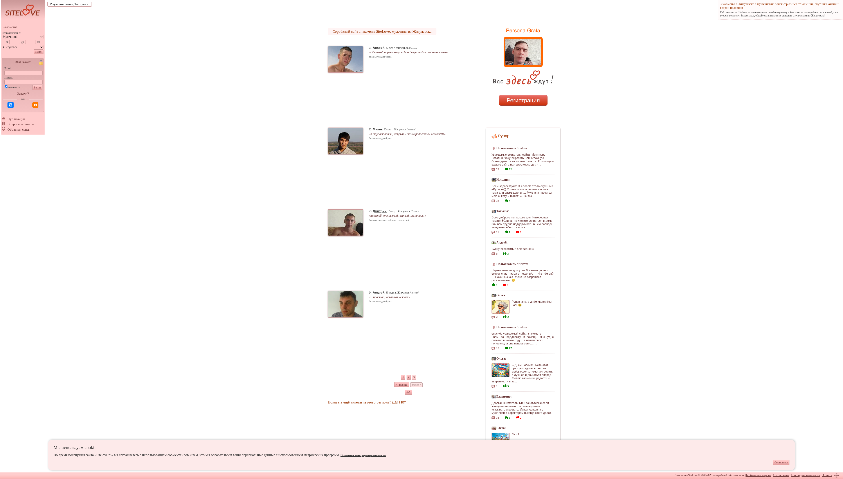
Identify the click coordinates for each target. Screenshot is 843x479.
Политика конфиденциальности (363, 455)
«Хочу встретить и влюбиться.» (513, 248)
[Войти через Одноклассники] (35, 105)
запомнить (14, 87)
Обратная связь (18, 129)
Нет (402, 402)
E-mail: (8, 68)
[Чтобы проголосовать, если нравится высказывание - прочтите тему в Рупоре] (506, 168)
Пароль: (8, 77)
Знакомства (9, 27)
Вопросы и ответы (20, 124)
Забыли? (23, 93)
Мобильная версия (758, 475)
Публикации (16, 119)
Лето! (515, 434)
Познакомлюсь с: (11, 32)
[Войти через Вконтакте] (10, 105)
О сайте (827, 475)
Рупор (503, 136)
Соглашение (781, 475)
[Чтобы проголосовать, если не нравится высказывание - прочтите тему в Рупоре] (517, 231)
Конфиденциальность (805, 475)
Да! (395, 402)
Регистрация (523, 100)
